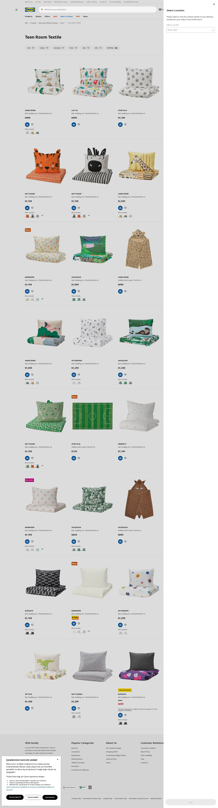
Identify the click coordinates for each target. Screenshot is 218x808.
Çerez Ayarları (50, 797)
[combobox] (191, 30)
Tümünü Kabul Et (15, 797)
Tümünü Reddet (33, 797)
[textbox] (191, 30)
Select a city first (173, 25)
